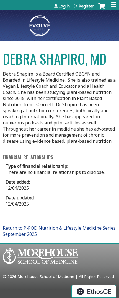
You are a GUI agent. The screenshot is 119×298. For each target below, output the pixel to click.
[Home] (59, 24)
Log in (64, 6)
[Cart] (101, 9)
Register (86, 6)
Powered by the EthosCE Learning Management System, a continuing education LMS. (93, 291)
